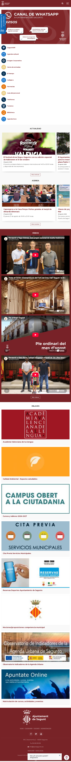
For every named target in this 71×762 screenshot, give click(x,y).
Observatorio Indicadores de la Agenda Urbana (23, 664)
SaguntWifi (11, 47)
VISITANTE (37, 728)
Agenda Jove (11, 119)
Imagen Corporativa (14, 60)
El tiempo (10, 73)
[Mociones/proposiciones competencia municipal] (35, 610)
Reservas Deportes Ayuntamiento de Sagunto (22, 590)
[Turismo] (3, 106)
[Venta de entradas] (3, 67)
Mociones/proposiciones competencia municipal (24, 627)
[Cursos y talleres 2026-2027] (35, 499)
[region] (35, 27)
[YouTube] (41, 734)
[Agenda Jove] (3, 119)
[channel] (35, 27)
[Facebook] (31, 734)
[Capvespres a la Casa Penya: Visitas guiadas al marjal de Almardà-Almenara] (28, 203)
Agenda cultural (13, 54)
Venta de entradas (14, 67)
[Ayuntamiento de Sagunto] (5, 3)
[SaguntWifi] (3, 47)
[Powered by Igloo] (35, 760)
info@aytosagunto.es (36, 747)
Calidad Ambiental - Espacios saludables (20, 479)
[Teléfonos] (3, 99)
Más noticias (35, 174)
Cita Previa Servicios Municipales (17, 553)
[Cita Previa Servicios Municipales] (35, 536)
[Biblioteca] (3, 112)
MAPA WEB (31, 750)
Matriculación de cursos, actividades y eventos (23, 701)
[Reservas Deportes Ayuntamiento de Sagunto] (35, 573)
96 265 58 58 (36, 743)
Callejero (10, 80)
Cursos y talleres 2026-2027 (15, 516)
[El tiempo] (3, 73)
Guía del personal (13, 93)
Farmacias (11, 86)
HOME (22, 728)
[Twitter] (36, 734)
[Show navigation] (68, 3)
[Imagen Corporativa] (3, 60)
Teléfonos (11, 99)
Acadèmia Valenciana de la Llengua (18, 442)
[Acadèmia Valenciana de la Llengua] (35, 424)
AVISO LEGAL (39, 750)
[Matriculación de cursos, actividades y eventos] (35, 684)
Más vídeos (35, 397)
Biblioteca (10, 112)
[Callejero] (3, 80)
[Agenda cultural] (3, 54)
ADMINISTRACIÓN (46, 728)
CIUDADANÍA (28, 728)
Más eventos (35, 224)
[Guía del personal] (3, 93)
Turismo (10, 106)
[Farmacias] (3, 86)
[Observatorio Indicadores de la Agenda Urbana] (35, 647)
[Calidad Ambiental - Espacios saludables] (35, 461)
